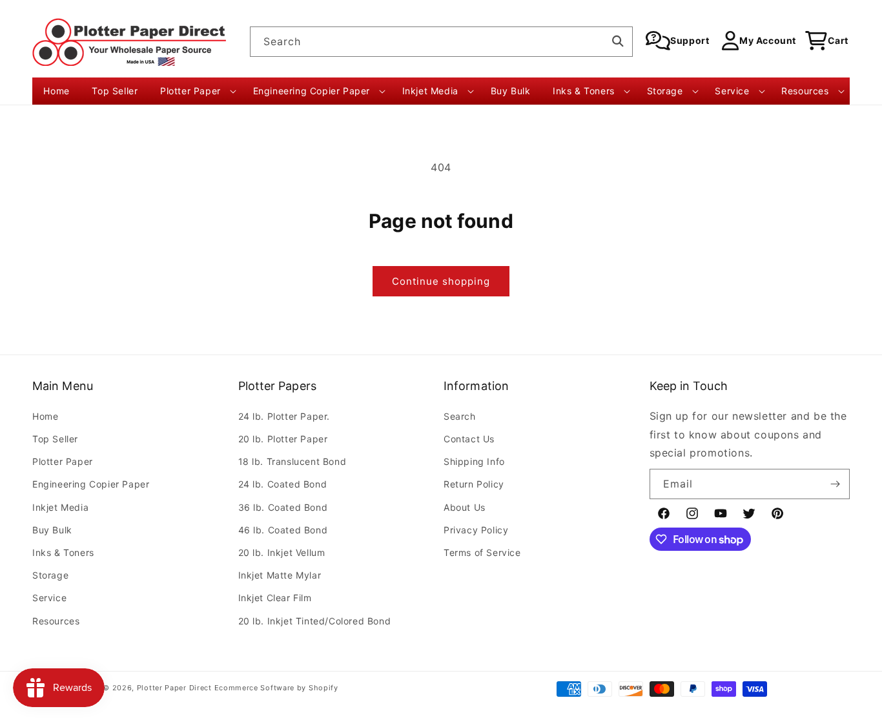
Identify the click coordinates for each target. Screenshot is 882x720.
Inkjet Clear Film (275, 597)
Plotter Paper (62, 461)
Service (49, 597)
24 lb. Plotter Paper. (284, 416)
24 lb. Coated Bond (282, 483)
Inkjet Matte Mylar (280, 575)
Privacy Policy (476, 529)
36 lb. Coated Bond (283, 507)
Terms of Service (482, 552)
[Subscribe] (835, 484)
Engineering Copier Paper (90, 483)
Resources (55, 620)
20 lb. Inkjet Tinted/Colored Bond (314, 620)
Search (460, 416)
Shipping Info (474, 461)
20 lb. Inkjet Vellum (281, 552)
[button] (195, 91)
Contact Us (469, 438)
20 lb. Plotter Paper (283, 438)
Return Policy (474, 483)
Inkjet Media (60, 507)
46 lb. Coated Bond (283, 529)
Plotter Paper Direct (174, 687)
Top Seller (55, 438)
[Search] (618, 41)
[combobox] (441, 41)
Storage (50, 575)
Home (45, 416)
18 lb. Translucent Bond (292, 461)
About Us (465, 507)
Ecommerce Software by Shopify (276, 687)
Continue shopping (441, 281)
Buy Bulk (52, 529)
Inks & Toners (63, 552)
